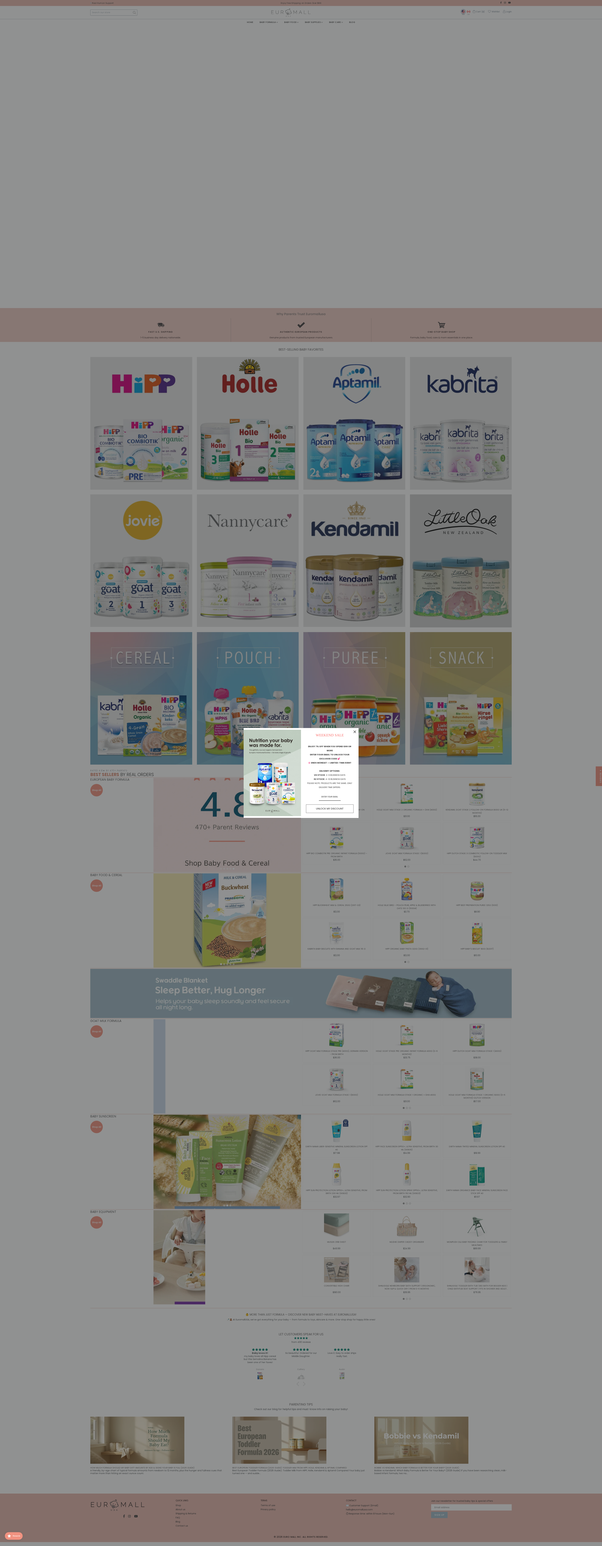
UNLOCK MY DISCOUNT (330, 808)
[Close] (355, 732)
